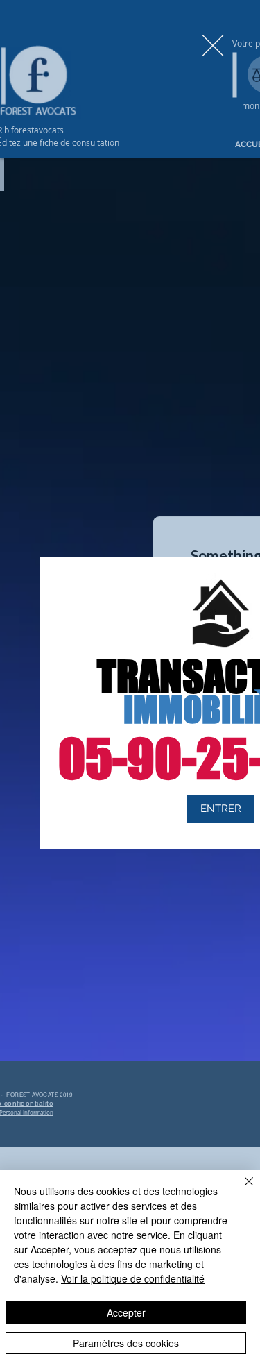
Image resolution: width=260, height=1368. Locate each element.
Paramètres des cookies (126, 1343)
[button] (212, 45)
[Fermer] (240, 1189)
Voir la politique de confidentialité (133, 1278)
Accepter (126, 1312)
